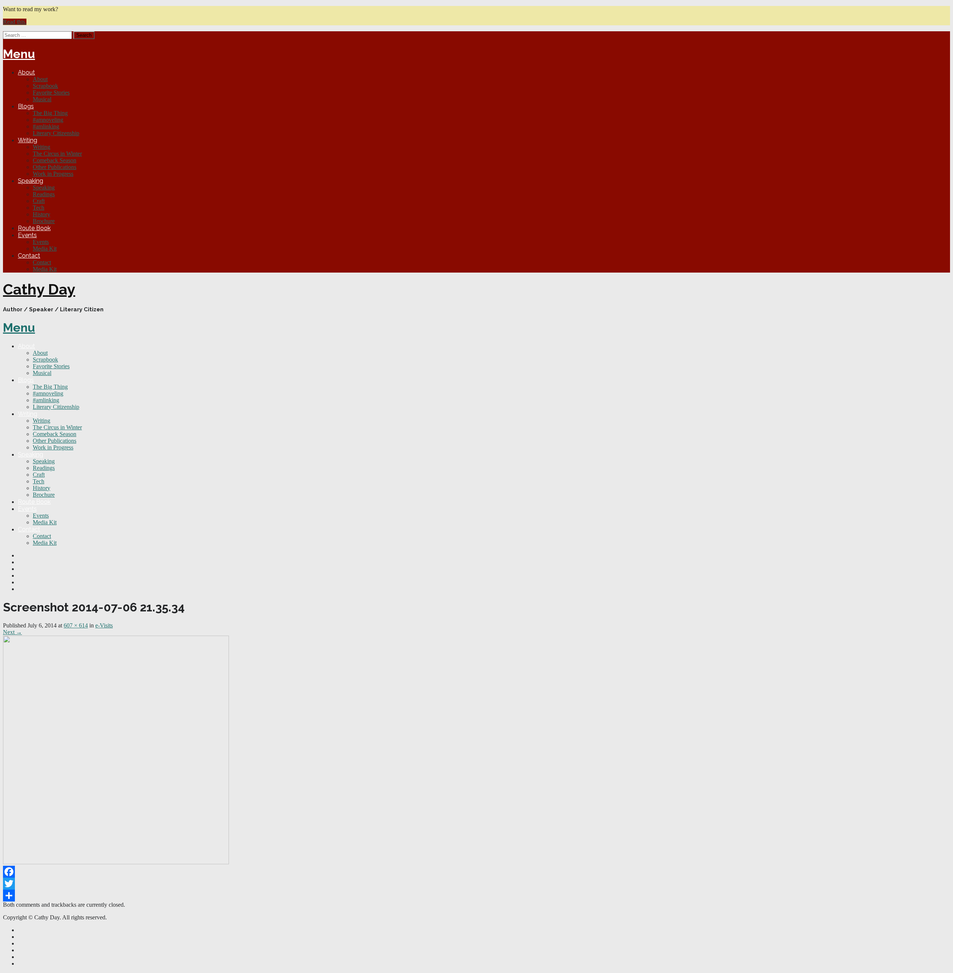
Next (12, 632)
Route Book (34, 228)
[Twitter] (476, 884)
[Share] (476, 896)
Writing (27, 140)
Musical (42, 99)
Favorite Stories (51, 92)
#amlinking (46, 126)
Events (27, 235)
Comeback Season (54, 160)
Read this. (14, 22)
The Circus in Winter (57, 153)
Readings (44, 194)
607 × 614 (76, 625)
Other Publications (54, 167)
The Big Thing (50, 113)
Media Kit (45, 248)
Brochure (44, 221)
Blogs (26, 106)
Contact (29, 255)
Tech (38, 207)
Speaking (30, 180)
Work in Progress (53, 174)
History (41, 214)
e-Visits (104, 625)
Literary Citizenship (56, 133)
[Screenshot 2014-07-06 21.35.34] (116, 862)
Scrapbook (45, 86)
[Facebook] (476, 872)
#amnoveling (48, 120)
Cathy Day (39, 289)
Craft (39, 201)
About (26, 72)
